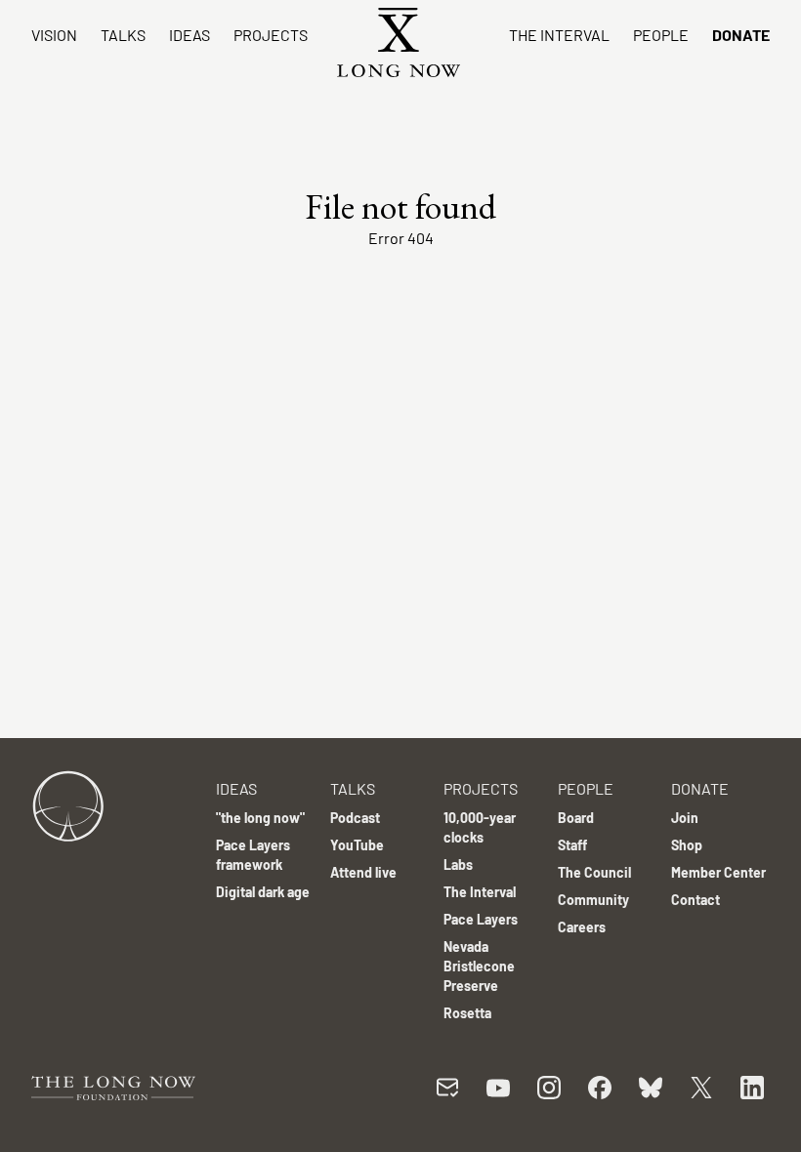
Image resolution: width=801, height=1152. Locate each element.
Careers (582, 927)
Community (593, 899)
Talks (123, 34)
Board (576, 817)
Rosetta (467, 1013)
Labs (458, 864)
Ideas (189, 34)
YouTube (357, 845)
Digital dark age (263, 892)
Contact (695, 899)
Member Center (718, 872)
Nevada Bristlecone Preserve (479, 966)
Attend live (363, 872)
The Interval (559, 34)
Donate (741, 34)
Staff (572, 845)
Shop (686, 845)
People (661, 34)
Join (684, 817)
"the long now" (260, 817)
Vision (54, 34)
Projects (270, 34)
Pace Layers (480, 919)
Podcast (355, 817)
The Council (594, 872)
